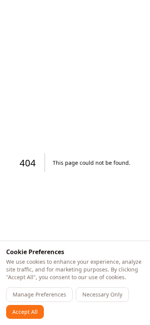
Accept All (25, 311)
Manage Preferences (39, 294)
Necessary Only (102, 294)
